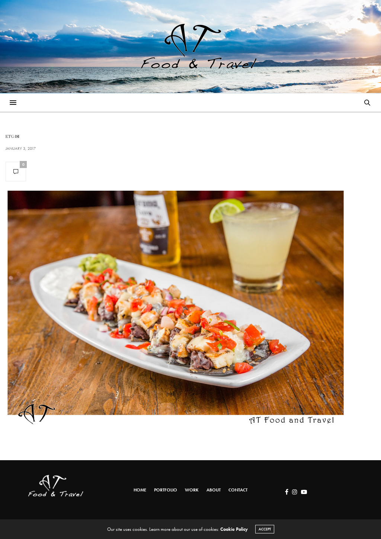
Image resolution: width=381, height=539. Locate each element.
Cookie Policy (234, 529)
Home (140, 490)
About (213, 490)
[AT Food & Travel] (190, 46)
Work (192, 490)
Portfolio (165, 490)
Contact (237, 490)
